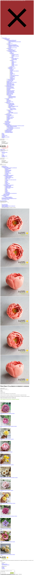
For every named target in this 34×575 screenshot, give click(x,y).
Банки (9, 110)
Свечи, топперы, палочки (5, 199)
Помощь (3, 137)
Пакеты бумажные (13, 108)
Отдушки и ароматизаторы (11, 79)
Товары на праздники (8, 114)
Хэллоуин (8, 116)
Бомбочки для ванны (10, 93)
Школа (6, 189)
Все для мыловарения (7, 38)
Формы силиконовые (10, 128)
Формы (8, 99)
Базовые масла (9, 48)
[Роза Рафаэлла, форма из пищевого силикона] (5, 489)
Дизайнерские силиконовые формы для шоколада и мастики (15, 125)
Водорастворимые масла (12, 96)
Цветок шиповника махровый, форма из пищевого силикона (9, 477)
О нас (3, 133)
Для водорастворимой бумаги (14, 75)
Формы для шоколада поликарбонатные (11, 193)
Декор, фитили (9, 100)
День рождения (9, 115)
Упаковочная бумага (11, 104)
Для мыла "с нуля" (9, 81)
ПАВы (10, 42)
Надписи (6, 190)
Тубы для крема (11, 112)
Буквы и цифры (7, 183)
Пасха (13, 56)
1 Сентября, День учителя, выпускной (10, 179)
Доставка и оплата (4, 135)
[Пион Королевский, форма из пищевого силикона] (5, 412)
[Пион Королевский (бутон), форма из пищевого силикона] (5, 425)
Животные (11, 60)
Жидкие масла (11, 49)
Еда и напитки (12, 76)
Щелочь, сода (10, 43)
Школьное (11, 70)
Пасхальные (12, 69)
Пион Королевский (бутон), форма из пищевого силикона (8, 426)
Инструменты (7, 121)
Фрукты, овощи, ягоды (15, 58)
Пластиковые (10, 68)
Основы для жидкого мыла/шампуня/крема (15, 41)
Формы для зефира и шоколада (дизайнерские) (10, 167)
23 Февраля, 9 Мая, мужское (9, 177)
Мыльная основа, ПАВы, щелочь (11, 40)
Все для (3, 200)
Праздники (11, 53)
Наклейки (8, 113)
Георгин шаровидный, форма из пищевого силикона (7, 503)
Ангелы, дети (7, 172)
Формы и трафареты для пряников (12, 126)
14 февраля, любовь (8, 186)
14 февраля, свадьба (10, 118)
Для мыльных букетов (10, 80)
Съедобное (11, 57)
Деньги (11, 74)
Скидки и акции (7, 122)
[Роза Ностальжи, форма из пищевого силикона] (5, 438)
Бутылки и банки (14, 59)
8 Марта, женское (7, 178)
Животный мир (12, 78)
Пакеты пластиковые (13, 109)
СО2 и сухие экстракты (10, 87)
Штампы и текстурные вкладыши (12, 82)
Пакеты (10, 107)
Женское (11, 72)
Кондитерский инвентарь (9, 131)
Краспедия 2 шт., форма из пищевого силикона (7, 464)
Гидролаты (8, 89)
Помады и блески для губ (10, 92)
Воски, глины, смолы (10, 94)
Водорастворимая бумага (10, 83)
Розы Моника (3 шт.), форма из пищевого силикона (7, 554)
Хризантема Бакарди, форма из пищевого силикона (7, 541)
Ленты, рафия (11, 105)
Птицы (13, 65)
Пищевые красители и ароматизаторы (7, 197)
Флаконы (10, 111)
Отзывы (3, 134)
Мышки (13, 62)
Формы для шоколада (10, 127)
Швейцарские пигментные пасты (13, 45)
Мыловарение (7, 39)
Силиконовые (11, 67)
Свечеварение (7, 98)
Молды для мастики (10, 129)
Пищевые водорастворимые (13, 44)
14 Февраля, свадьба (8, 176)
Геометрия (6, 184)
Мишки (13, 64)
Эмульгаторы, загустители (10, 88)
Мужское (11, 77)
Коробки (5, 196)
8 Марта (13, 55)
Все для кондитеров (6, 123)
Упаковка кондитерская (8, 130)
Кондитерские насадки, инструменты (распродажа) (9, 198)
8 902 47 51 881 (2, 149)
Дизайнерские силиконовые (13, 51)
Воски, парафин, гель (10, 101)
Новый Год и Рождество (10, 117)
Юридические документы (5, 564)
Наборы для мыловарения (10, 85)
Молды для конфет (8, 168)
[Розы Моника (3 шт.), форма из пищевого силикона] (5, 553)
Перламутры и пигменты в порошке (14, 46)
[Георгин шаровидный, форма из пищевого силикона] (5, 502)
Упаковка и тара (7, 102)
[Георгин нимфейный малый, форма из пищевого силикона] (5, 515)
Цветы (11, 52)
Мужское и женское (8, 170)
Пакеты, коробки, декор (10, 103)
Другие (13, 61)
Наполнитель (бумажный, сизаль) (13, 106)
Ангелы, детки (12, 66)
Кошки (13, 63)
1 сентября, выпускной (15, 54)
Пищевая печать (7, 124)
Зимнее (11, 71)
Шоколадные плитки (8, 185)
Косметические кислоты (10, 91)
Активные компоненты (10, 86)
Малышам (11, 73)
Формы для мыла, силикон (11, 50)
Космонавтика (7, 171)
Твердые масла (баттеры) (12, 97)
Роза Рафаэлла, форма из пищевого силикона (6, 490)
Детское (6, 182)
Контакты (3, 136)
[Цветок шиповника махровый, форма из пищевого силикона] (5, 476)
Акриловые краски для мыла (13, 47)
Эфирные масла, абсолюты (11, 90)
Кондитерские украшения (9, 132)
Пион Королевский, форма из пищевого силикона (7, 413)
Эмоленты (10, 95)
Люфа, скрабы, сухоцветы (10, 84)
